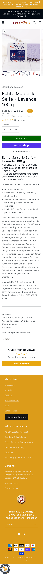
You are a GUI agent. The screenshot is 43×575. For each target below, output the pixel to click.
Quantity (5, 125)
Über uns (9, 452)
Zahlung (8, 395)
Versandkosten (12, 483)
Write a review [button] (21, 364)
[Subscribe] (35, 525)
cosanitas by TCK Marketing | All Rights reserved (24, 557)
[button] (3, 22)
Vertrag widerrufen (17, 417)
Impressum (10, 385)
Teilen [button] (7, 339)
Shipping (14, 116)
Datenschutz (11, 411)
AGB (7, 405)
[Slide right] (27, 80)
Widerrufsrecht (12, 400)
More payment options (21, 151)
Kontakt (8, 390)
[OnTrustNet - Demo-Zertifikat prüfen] (21, 569)
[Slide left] (16, 80)
